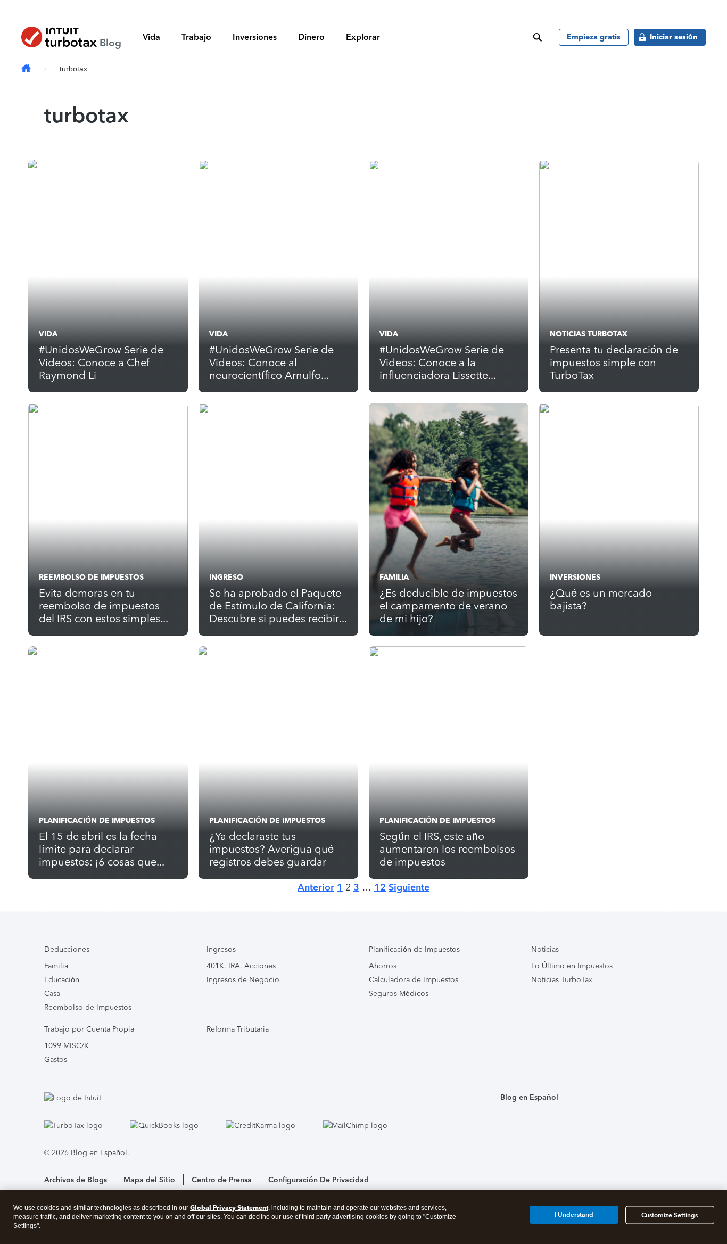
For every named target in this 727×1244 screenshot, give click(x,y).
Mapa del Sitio (149, 1179)
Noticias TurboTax (588, 334)
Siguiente (409, 887)
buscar (537, 37)
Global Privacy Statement (229, 1208)
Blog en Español (529, 1097)
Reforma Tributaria (237, 1029)
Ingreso (226, 577)
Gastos (55, 1059)
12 (380, 887)
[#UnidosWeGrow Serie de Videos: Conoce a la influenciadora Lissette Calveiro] (448, 276)
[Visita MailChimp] (366, 1125)
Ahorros (382, 965)
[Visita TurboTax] (84, 1125)
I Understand (574, 1214)
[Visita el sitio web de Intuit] (226, 1097)
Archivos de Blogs (75, 1179)
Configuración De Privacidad (318, 1179)
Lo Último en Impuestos (572, 965)
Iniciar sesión (674, 37)
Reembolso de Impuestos (91, 577)
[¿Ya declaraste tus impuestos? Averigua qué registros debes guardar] (278, 762)
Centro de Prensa (222, 1179)
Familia (394, 577)
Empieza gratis (594, 37)
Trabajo (196, 37)
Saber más (530, 8)
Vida (151, 37)
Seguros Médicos (398, 993)
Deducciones (66, 949)
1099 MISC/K (66, 1045)
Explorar (363, 37)
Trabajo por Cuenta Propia (89, 1029)
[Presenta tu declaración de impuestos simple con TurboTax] (619, 276)
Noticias (545, 949)
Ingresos (221, 949)
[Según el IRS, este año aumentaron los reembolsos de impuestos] (448, 762)
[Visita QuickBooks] (175, 1125)
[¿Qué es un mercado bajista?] (619, 519)
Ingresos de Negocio (242, 979)
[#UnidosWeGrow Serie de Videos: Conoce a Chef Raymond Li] (108, 276)
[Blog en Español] (26, 69)
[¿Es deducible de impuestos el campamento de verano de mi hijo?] (448, 519)
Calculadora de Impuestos (413, 979)
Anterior (316, 887)
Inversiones (255, 37)
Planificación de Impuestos (97, 820)
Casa (52, 993)
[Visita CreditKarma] (271, 1125)
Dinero (311, 37)
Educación (61, 979)
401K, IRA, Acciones (241, 965)
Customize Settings (669, 1214)
